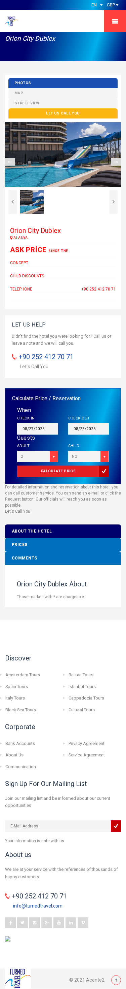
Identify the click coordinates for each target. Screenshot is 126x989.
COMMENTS (24, 558)
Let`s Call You (34, 366)
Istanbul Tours (82, 686)
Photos (22, 83)
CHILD (74, 446)
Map (18, 93)
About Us (14, 754)
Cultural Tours (82, 709)
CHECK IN (26, 418)
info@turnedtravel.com (37, 906)
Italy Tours (15, 698)
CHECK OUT (79, 418)
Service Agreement (87, 754)
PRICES (20, 544)
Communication (20, 766)
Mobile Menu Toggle (115, 21)
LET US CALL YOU (63, 113)
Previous (10, 162)
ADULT (23, 446)
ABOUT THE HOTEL (32, 531)
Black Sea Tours (20, 709)
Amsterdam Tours (22, 674)
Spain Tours (16, 686)
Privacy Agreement (86, 743)
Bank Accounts (20, 743)
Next (116, 162)
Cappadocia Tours (86, 698)
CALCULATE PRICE (58, 471)
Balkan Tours (81, 674)
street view (27, 103)
